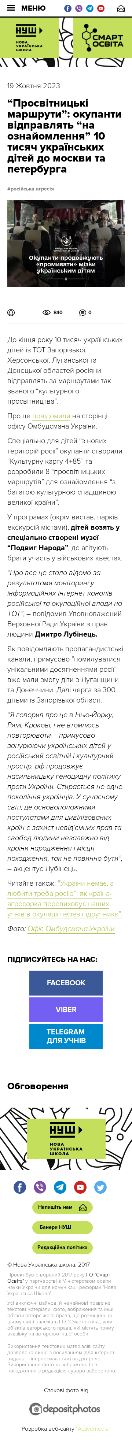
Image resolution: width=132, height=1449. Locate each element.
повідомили (51, 416)
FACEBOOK (66, 983)
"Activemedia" (93, 1429)
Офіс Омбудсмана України (71, 928)
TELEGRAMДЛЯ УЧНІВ (66, 1036)
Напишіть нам (121, 8)
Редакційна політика (62, 1247)
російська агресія (32, 189)
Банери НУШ (55, 1227)
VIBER (66, 1009)
